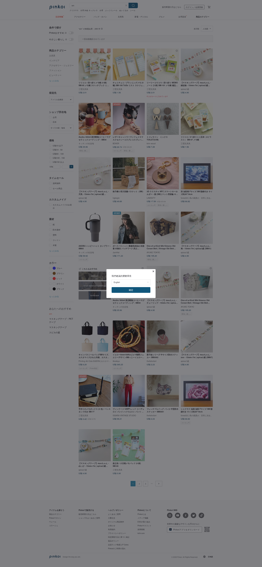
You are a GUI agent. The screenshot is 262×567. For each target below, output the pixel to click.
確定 (131, 289)
